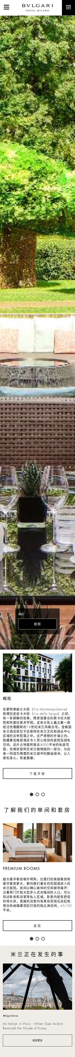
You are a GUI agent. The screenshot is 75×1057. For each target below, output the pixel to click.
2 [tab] (37, 795)
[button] (6, 7)
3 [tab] (43, 795)
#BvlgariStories (10, 1016)
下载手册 (37, 773)
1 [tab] (32, 795)
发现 (37, 926)
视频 (37, 624)
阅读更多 (37, 1040)
